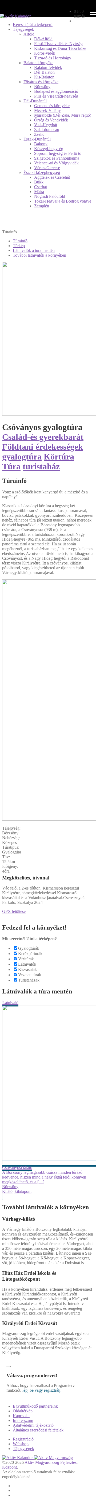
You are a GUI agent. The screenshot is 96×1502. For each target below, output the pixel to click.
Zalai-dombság (46, 129)
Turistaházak (28, 980)
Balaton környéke (38, 62)
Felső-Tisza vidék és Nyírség (58, 43)
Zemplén (41, 206)
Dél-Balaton (44, 72)
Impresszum (23, 1420)
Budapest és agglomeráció (56, 91)
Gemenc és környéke (52, 105)
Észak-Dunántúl (37, 139)
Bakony (40, 144)
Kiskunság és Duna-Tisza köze (60, 48)
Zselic (39, 134)
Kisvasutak (27, 969)
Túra (11, 466)
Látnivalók (27, 964)
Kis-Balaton (44, 77)
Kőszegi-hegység (48, 148)
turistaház (41, 466)
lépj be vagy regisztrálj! (42, 1390)
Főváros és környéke (40, 82)
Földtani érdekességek (42, 447)
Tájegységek (23, 29)
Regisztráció (23, 1439)
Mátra (39, 191)
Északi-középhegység (41, 172)
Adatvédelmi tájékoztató (33, 1425)
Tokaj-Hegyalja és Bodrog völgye (62, 201)
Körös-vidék (44, 53)
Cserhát (40, 187)
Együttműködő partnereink (35, 1406)
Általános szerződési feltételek (38, 1430)
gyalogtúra (22, 456)
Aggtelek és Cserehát (52, 177)
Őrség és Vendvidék (51, 120)
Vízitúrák (26, 959)
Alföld (28, 34)
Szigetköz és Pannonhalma (56, 158)
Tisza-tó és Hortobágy (52, 58)
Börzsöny (42, 86)
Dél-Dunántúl (35, 101)
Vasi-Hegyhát (45, 124)
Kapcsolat (21, 1415)
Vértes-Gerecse (47, 167)
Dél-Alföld (43, 39)
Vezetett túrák (29, 975)
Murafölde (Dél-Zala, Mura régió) (62, 115)
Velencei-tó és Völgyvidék (56, 163)
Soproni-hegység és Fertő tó (57, 153)
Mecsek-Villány (47, 110)
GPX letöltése (14, 911)
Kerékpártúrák (30, 953)
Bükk (38, 182)
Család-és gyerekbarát (42, 437)
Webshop (21, 1444)
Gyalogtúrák (28, 948)
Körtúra (59, 456)
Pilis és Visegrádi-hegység (56, 96)
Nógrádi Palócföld (49, 196)
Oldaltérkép (23, 1411)
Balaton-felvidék (48, 67)
